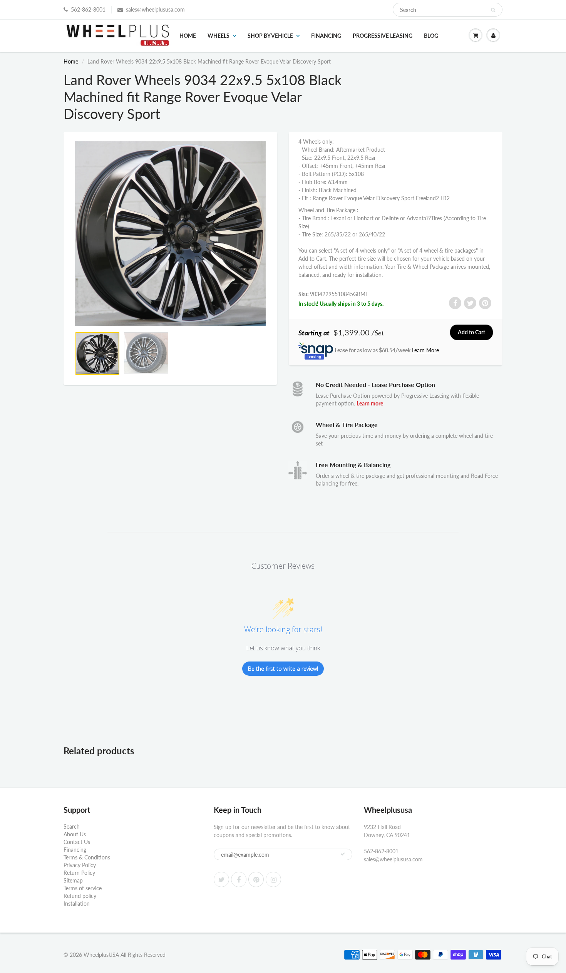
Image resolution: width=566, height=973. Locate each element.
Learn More (425, 350)
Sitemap (73, 880)
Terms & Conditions (87, 857)
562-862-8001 (88, 9)
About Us (75, 834)
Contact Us (77, 842)
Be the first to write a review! (283, 668)
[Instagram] (273, 879)
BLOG (431, 35)
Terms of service (83, 888)
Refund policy (80, 896)
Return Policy (79, 872)
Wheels (218, 35)
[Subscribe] (342, 854)
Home (187, 35)
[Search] (493, 10)
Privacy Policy (80, 865)
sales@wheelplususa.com (155, 9)
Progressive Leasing (382, 35)
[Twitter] (221, 879)
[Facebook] (238, 879)
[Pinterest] (256, 879)
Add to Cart (471, 332)
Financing (326, 35)
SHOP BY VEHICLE (270, 35)
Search (72, 826)
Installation (77, 903)
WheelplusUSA (101, 954)
